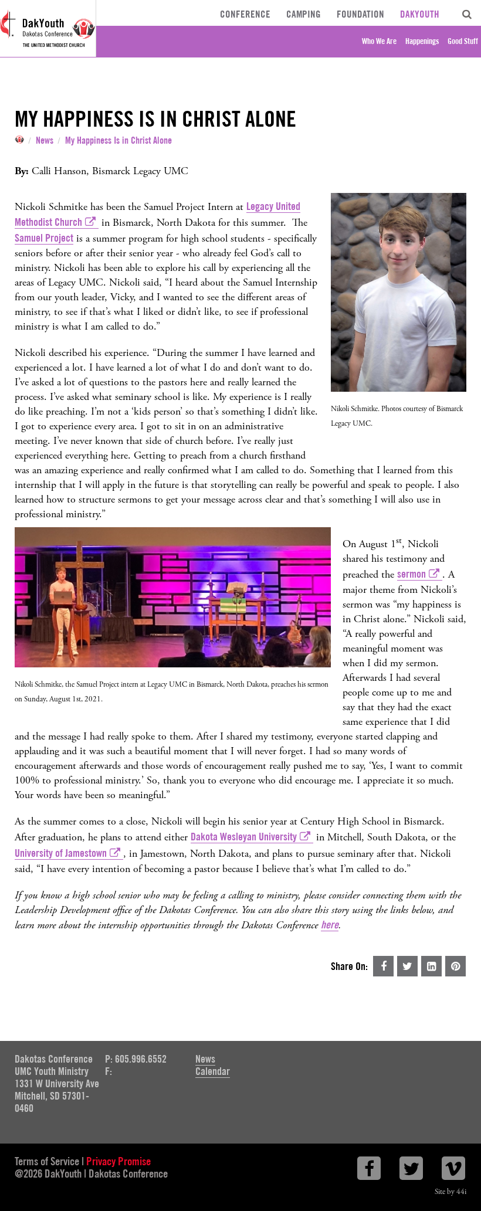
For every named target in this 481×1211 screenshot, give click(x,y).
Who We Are (379, 41)
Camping (303, 14)
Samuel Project (44, 238)
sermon (411, 574)
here (329, 924)
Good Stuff (463, 41)
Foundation (360, 14)
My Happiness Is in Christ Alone (118, 140)
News (44, 140)
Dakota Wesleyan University (244, 836)
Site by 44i (450, 1192)
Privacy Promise (118, 1161)
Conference (245, 14)
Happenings (422, 41)
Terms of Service (47, 1161)
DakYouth (419, 14)
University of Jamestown (61, 853)
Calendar (212, 1071)
